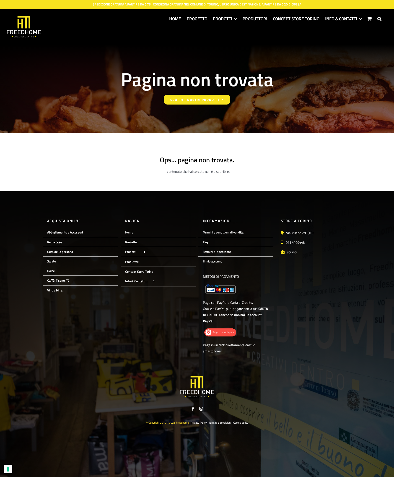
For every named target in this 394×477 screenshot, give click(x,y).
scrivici (292, 252)
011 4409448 (295, 242)
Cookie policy (240, 422)
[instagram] (201, 409)
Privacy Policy (199, 422)
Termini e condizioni (220, 422)
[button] (379, 18)
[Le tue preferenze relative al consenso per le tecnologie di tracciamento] (8, 469)
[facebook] (193, 409)
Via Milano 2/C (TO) (300, 233)
